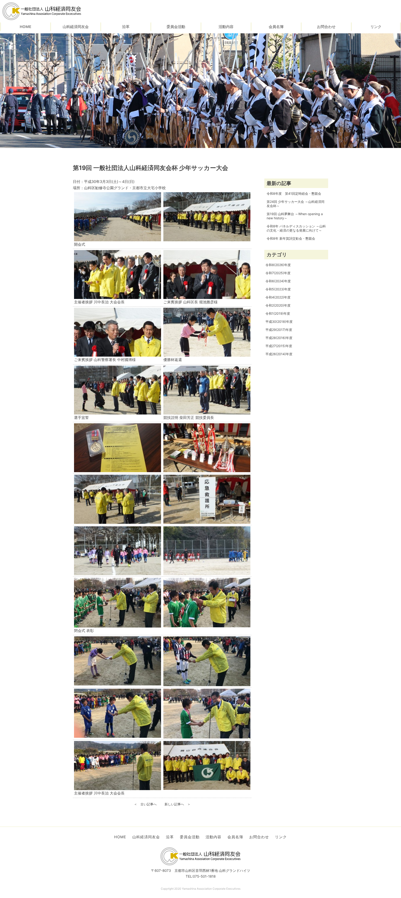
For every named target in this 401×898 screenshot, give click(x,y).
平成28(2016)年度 (278, 338)
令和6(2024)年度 (278, 281)
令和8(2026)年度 (278, 265)
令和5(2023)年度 (278, 289)
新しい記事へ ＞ (178, 804)
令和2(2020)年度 (278, 305)
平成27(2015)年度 (278, 346)
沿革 (125, 26)
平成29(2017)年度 (278, 330)
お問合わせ (326, 26)
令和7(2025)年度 (278, 273)
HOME (25, 26)
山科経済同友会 (76, 26)
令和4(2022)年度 (278, 297)
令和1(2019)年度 (277, 313)
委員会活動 (176, 26)
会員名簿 (276, 26)
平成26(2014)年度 (278, 354)
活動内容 (226, 26)
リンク (376, 26)
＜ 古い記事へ (145, 804)
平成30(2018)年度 (279, 321)
